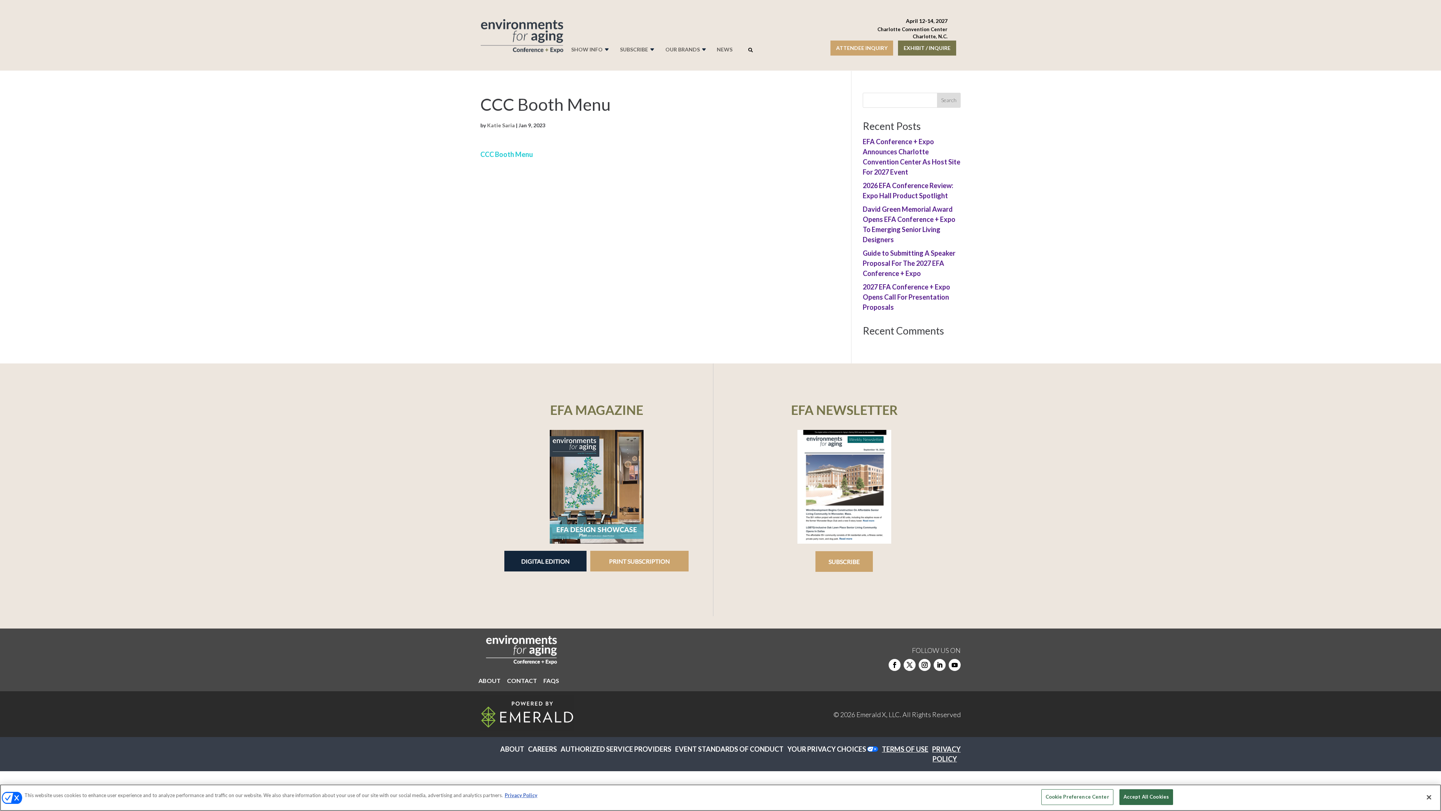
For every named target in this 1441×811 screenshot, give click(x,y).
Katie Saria (501, 125)
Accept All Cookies (1146, 797)
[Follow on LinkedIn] (940, 665)
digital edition (545, 561)
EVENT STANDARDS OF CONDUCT (729, 749)
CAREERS (542, 749)
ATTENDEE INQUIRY (861, 48)
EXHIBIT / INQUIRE (927, 48)
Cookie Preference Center (1077, 797)
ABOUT (489, 681)
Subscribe (844, 561)
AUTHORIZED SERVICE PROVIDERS (616, 749)
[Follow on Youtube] (955, 665)
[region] (720, 797)
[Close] (1429, 797)
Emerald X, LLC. (878, 714)
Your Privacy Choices (826, 749)
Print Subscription (639, 561)
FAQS (551, 681)
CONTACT (522, 681)
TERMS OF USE (905, 749)
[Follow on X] (910, 665)
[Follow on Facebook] (895, 665)
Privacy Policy (521, 795)
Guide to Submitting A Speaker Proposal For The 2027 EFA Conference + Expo (909, 263)
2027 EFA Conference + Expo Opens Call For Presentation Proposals (906, 297)
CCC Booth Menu (506, 154)
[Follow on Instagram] (925, 665)
